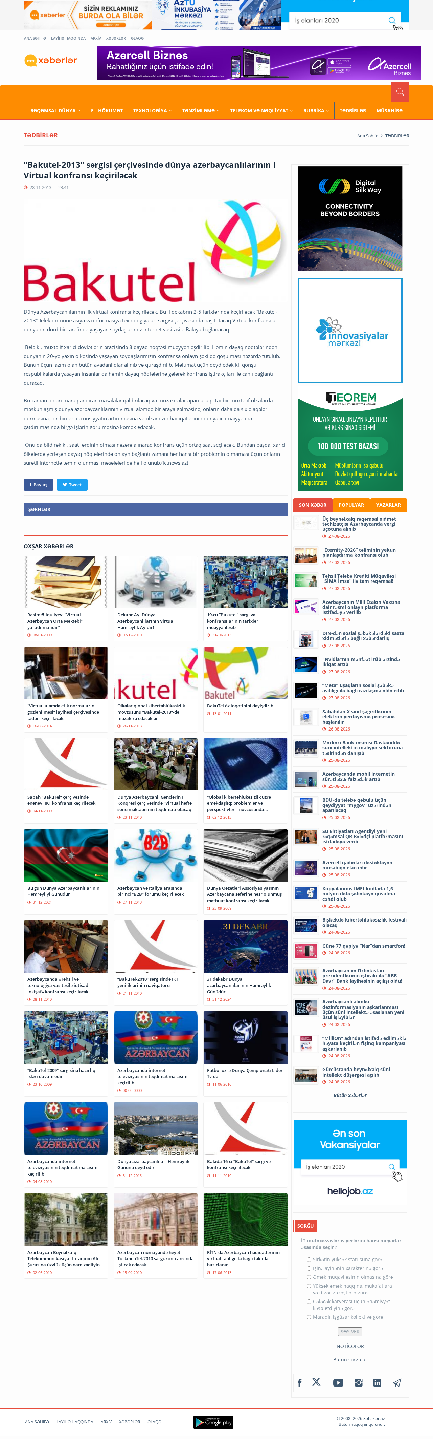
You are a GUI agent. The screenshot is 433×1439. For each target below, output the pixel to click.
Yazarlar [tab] (388, 505)
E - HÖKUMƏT (107, 110)
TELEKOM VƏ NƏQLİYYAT (259, 110)
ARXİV (96, 38)
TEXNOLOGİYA (150, 110)
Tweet (75, 485)
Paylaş (40, 485)
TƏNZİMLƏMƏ (198, 110)
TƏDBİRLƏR (353, 110)
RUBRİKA (313, 110)
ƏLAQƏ (137, 38)
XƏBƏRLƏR (116, 38)
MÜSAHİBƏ (390, 110)
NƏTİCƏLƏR (350, 1346)
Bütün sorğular (350, 1359)
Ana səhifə (367, 136)
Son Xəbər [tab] (312, 505)
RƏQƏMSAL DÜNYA (53, 110)
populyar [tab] (351, 505)
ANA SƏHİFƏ (35, 38)
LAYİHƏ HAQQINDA (68, 38)
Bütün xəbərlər (350, 1095)
